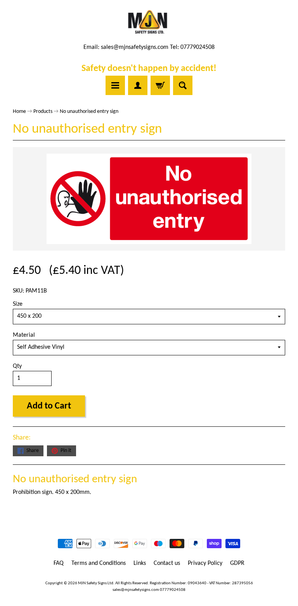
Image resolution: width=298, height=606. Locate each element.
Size (18, 304)
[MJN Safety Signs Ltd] (149, 22)
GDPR (237, 563)
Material (24, 335)
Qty (17, 366)
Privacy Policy (205, 563)
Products (42, 111)
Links (139, 563)
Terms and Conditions (98, 563)
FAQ (59, 563)
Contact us (167, 563)
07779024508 (172, 590)
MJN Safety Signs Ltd (95, 583)
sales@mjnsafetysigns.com (134, 47)
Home (19, 111)
